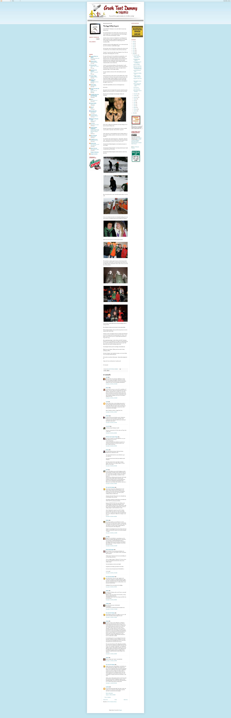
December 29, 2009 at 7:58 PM (111, 483)
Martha (107, 520)
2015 (134, 43)
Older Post (126, 699)
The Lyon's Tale (93, 65)
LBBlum (107, 603)
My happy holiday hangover (137, 60)
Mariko (107, 590)
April (107, 377)
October (135, 95)
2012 (134, 48)
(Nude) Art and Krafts (137, 66)
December (136, 55)
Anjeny (107, 621)
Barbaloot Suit (93, 143)
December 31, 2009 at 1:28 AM (111, 617)
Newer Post (105, 699)
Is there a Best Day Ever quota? (137, 57)
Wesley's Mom (93, 84)
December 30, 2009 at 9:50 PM (111, 599)
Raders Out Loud (94, 148)
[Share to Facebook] (107, 370)
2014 (134, 45)
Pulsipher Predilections (95, 152)
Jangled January (93, 136)
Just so (92, 99)
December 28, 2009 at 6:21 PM (111, 422)
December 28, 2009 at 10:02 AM (111, 383)
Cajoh (107, 401)
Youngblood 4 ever (94, 139)
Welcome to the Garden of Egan (111, 436)
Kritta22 (107, 415)
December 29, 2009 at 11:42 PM (111, 532)
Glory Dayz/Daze (137, 89)
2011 (134, 50)
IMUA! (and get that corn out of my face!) (137, 84)
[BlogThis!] (105, 370)
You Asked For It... (94, 114)
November (136, 93)
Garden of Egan (93, 75)
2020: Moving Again (94, 62)
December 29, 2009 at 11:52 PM (111, 545)
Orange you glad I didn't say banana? (137, 76)
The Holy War (136, 87)
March (135, 107)
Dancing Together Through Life (94, 128)
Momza (107, 387)
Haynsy (107, 449)
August (135, 98)
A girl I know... (93, 104)
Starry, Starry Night (94, 96)
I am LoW (108, 426)
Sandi (107, 469)
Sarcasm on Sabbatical (94, 115)
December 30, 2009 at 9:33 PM (111, 586)
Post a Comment (108, 697)
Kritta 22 (92, 107)
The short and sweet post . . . (137, 71)
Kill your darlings (137, 64)
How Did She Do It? (94, 100)
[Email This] (104, 370)
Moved (92, 108)
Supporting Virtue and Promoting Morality (137, 68)
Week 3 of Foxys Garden (95, 124)
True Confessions (93, 85)
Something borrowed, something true (137, 62)
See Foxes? (93, 123)
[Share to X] (106, 370)
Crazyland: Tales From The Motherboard (95, 95)
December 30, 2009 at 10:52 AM (111, 572)
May (135, 104)
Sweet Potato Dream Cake (95, 58)
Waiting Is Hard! (93, 120)
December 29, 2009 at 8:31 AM (111, 465)
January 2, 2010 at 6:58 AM (110, 694)
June (135, 102)
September (136, 97)
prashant (107, 686)
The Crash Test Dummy (110, 487)
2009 (134, 53)
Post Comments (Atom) (112, 701)
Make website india (109, 693)
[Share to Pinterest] (108, 370)
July (134, 100)
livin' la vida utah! (94, 135)
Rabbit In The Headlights (93, 80)
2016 (134, 41)
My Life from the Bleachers (94, 70)
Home (90, 20)
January (135, 110)
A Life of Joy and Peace (94, 81)
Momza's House (93, 61)
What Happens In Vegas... (95, 149)
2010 (134, 51)
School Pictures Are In (94, 140)
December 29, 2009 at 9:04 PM (111, 516)
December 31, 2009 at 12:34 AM (111, 609)
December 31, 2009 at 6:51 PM (111, 683)
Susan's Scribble (93, 103)
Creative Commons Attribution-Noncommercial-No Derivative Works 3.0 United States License (136, 141)
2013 (134, 46)
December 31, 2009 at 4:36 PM (111, 653)
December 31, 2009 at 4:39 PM (111, 660)
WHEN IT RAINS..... (94, 76)
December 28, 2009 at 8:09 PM (111, 433)
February (135, 109)
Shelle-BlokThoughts (110, 549)
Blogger (120, 710)
